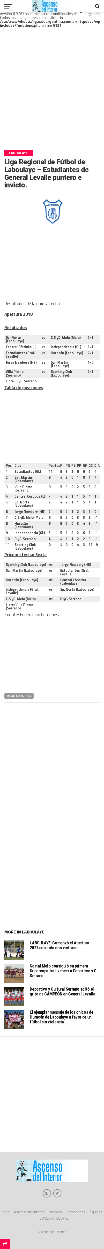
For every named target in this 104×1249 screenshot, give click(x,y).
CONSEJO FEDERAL (53, 1218)
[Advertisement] (52, 93)
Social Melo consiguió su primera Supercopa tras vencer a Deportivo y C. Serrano (63, 970)
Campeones (76, 1212)
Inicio (5, 1212)
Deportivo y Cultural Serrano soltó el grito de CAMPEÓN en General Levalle (62, 991)
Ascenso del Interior (29, 1212)
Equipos (96, 1212)
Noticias (55, 1212)
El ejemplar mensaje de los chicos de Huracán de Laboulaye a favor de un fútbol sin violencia (61, 1017)
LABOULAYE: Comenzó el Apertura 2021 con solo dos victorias (59, 945)
